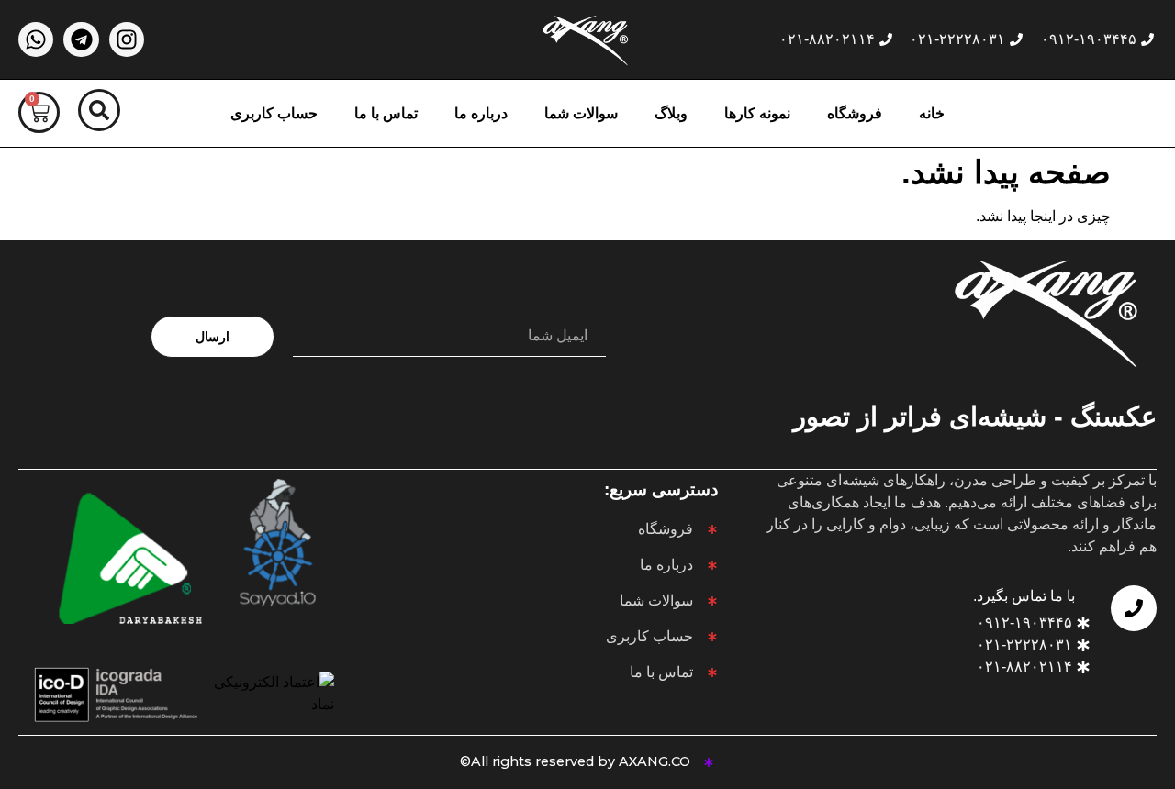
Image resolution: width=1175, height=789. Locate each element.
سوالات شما (581, 113)
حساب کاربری (274, 113)
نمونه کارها (757, 113)
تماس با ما (386, 113)
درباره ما (481, 113)
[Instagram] (126, 39)
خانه (932, 113)
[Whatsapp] (35, 39)
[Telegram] (80, 39)
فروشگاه (854, 113)
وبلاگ (671, 113)
